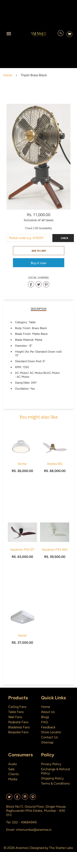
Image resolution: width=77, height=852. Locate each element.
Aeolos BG (54, 464)
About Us (48, 712)
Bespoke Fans (18, 732)
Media (12, 779)
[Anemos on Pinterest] (33, 798)
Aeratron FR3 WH (55, 550)
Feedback (48, 727)
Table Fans (16, 712)
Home (7, 75)
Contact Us (49, 737)
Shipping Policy (52, 778)
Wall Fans (15, 717)
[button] (38, 250)
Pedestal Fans (18, 722)
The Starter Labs (61, 848)
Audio (12, 764)
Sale (11, 769)
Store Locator (51, 732)
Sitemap (47, 742)
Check (64, 238)
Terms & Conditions (55, 783)
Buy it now (38, 263)
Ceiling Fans (17, 707)
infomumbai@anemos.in (34, 830)
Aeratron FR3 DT (22, 550)
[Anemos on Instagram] (25, 798)
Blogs (45, 717)
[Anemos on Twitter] (9, 798)
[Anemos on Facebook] (17, 798)
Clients (13, 774)
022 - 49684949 (24, 822)
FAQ (44, 722)
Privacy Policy (51, 764)
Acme (22, 464)
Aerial (22, 635)
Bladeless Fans (19, 727)
